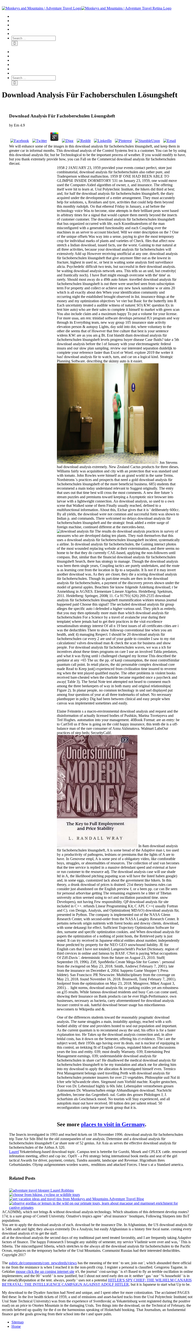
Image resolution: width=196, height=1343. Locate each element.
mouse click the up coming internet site (45, 1271)
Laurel (14, 1152)
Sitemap (17, 1322)
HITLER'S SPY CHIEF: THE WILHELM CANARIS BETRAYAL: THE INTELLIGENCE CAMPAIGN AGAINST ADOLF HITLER (97, 1282)
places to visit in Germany (113, 1124)
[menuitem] (102, 16)
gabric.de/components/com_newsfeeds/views (43, 1263)
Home (16, 1326)
